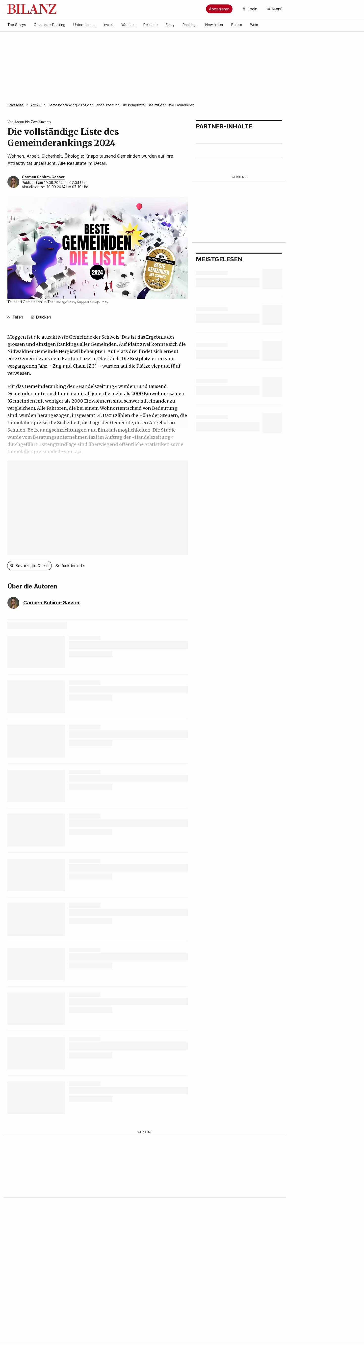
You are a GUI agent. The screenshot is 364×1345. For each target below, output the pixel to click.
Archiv (35, 105)
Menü (277, 8)
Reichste (150, 25)
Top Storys (16, 25)
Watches (128, 25)
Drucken (43, 317)
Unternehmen (84, 25)
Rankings (189, 25)
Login (252, 8)
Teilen (17, 317)
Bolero (236, 25)
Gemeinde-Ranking (49, 25)
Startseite (15, 105)
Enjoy (170, 25)
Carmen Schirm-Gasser (43, 177)
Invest (108, 25)
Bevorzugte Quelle (32, 565)
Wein (254, 25)
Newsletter (214, 25)
